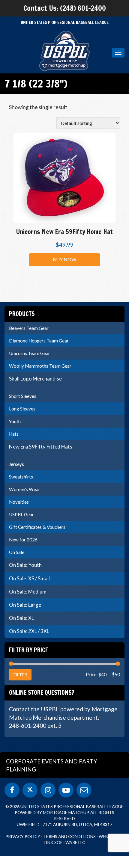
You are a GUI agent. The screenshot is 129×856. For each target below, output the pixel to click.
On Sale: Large (25, 605)
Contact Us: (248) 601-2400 (64, 8)
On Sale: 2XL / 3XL (29, 631)
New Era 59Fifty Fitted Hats (40, 446)
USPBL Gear (21, 514)
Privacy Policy (22, 836)
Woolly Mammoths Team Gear (40, 366)
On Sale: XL (21, 618)
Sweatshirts (21, 476)
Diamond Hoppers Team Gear (39, 340)
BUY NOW (64, 259)
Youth (15, 421)
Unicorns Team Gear (29, 353)
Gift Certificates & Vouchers (37, 527)
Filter (20, 674)
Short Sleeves (22, 396)
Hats (14, 434)
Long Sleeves (22, 408)
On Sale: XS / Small (29, 578)
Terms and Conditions (69, 836)
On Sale (16, 552)
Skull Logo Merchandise (35, 378)
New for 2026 (23, 539)
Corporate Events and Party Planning (51, 765)
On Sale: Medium (27, 591)
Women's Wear (24, 489)
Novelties (19, 502)
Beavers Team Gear (29, 328)
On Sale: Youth (25, 565)
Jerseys (16, 464)
